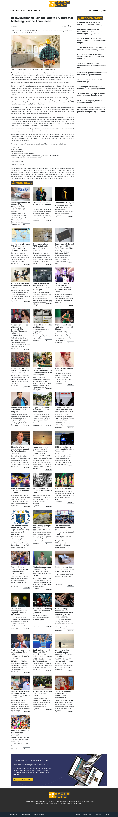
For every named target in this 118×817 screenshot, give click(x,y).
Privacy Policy (87, 814)
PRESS (30, 11)
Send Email (19, 151)
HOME (12, 11)
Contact (106, 814)
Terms (78, 814)
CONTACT (37, 11)
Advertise (98, 814)
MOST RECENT (21, 11)
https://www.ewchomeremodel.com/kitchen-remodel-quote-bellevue (46, 82)
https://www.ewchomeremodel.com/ (29, 158)
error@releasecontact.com (48, 172)
